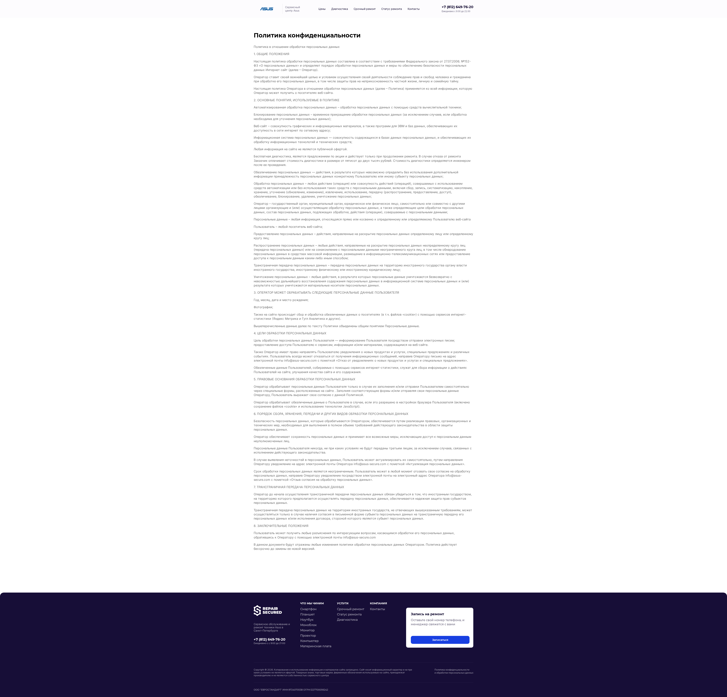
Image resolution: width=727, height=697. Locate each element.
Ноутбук (307, 620)
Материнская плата (315, 646)
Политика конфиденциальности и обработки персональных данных (453, 671)
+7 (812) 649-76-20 (457, 7)
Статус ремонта (349, 614)
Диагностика (339, 8)
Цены (322, 8)
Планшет (307, 614)
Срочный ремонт (365, 8)
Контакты (414, 8)
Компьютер (309, 641)
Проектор (308, 635)
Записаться (440, 640)
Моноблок (308, 625)
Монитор (307, 630)
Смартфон (308, 609)
